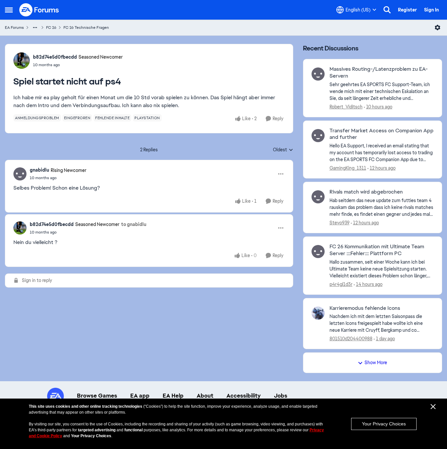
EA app (140, 395)
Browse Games (97, 395)
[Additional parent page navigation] (35, 27)
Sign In (431, 10)
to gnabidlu (133, 224)
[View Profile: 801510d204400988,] (318, 313)
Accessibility (243, 395)
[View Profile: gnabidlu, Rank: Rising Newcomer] (20, 173)
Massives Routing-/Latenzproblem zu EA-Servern (379, 72)
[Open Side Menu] (9, 10)
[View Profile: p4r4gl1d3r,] (318, 251)
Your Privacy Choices (384, 423)
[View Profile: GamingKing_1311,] (318, 135)
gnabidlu (39, 170)
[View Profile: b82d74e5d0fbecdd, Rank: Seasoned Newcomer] (21, 60)
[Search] (387, 10)
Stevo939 (339, 223)
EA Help (173, 395)
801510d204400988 (351, 339)
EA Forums (14, 27)
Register (407, 10)
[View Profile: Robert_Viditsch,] (318, 74)
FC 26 (51, 27)
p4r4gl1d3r (341, 284)
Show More (376, 362)
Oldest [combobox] (283, 150)
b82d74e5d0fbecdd (55, 57)
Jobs (280, 395)
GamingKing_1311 (348, 168)
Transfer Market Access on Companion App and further (382, 134)
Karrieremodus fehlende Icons (365, 308)
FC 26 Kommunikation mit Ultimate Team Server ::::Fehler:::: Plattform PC (377, 250)
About (205, 395)
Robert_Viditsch (346, 107)
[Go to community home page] (39, 9)
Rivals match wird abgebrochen (366, 192)
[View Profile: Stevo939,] (318, 196)
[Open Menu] (437, 27)
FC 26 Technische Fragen (86, 27)
